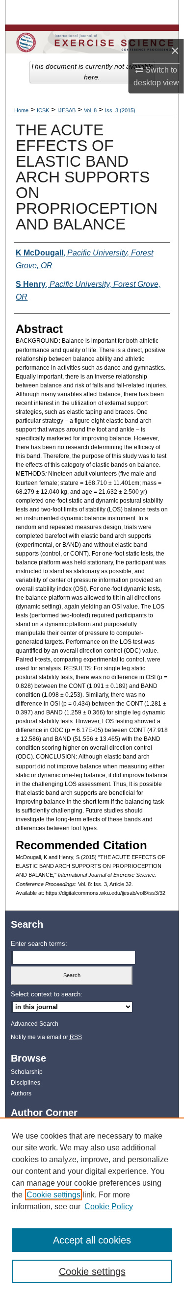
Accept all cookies (92, 1240)
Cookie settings (53, 1195)
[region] (92, 1206)
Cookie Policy (108, 1206)
